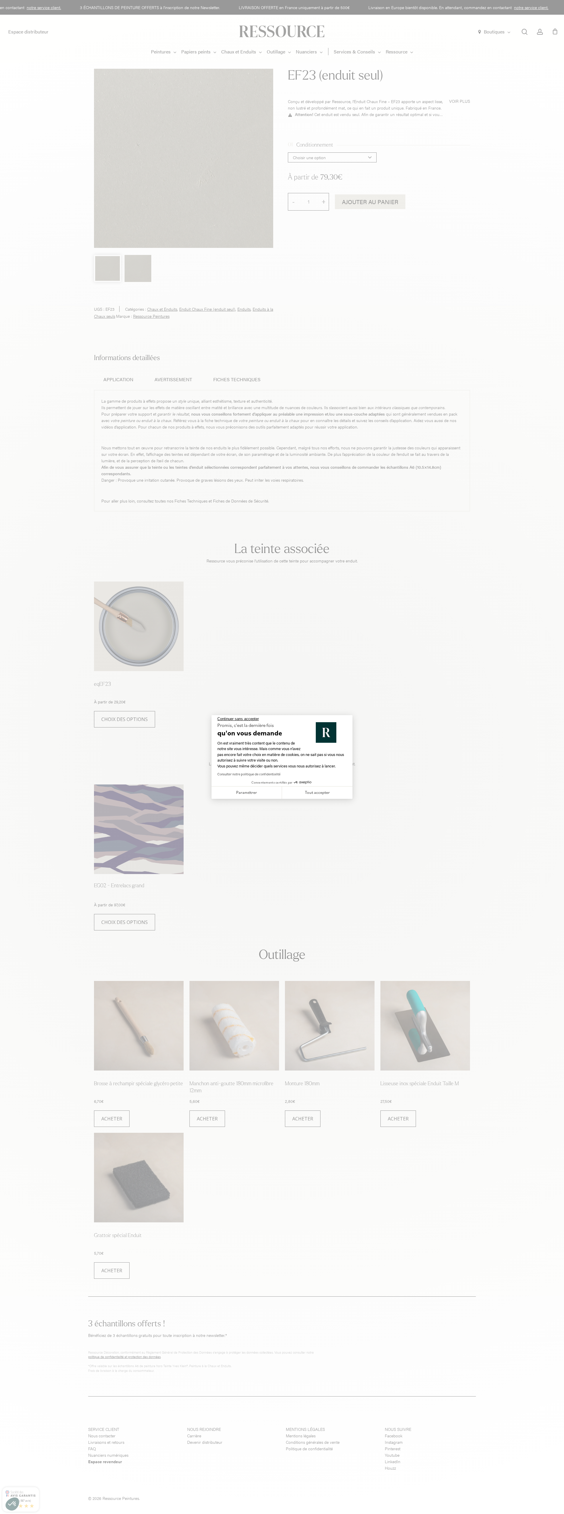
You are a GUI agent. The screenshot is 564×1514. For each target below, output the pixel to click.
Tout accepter (317, 792)
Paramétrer (246, 792)
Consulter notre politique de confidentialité (249, 774)
